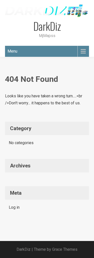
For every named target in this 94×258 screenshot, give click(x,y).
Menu (12, 51)
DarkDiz (47, 26)
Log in (14, 207)
